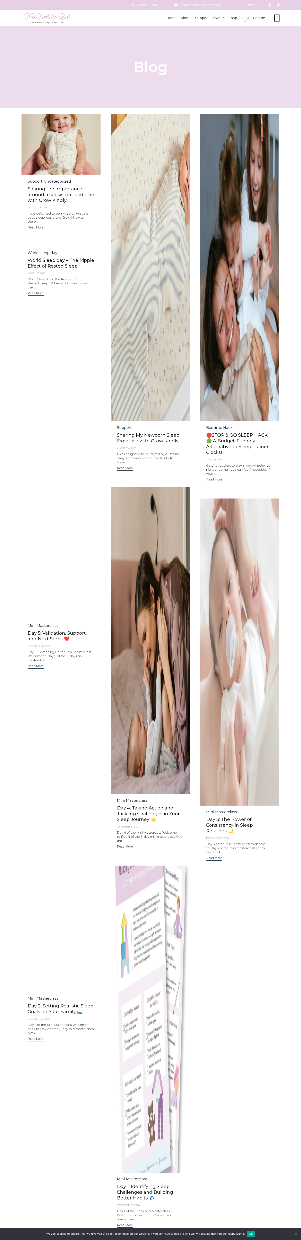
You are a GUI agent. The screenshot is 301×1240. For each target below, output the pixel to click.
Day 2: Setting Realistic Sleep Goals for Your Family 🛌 (60, 1008)
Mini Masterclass (43, 625)
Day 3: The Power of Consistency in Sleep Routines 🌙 (229, 825)
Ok (251, 1233)
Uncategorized (57, 181)
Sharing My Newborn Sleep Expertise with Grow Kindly (148, 438)
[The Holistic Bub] (46, 18)
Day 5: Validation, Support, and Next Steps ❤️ (57, 636)
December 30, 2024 (39, 646)
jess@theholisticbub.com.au (201, 5)
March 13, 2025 (36, 273)
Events (218, 18)
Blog (245, 18)
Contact (259, 18)
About (186, 18)
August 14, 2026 (126, 448)
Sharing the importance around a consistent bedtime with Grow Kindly (61, 194)
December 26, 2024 (128, 1205)
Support (202, 18)
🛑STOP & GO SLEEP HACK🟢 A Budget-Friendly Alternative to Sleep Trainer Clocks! (237, 443)
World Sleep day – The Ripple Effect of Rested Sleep (61, 263)
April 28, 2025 (214, 459)
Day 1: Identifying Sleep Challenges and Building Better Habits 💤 (145, 1192)
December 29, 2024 (128, 826)
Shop (233, 18)
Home (171, 18)
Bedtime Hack (219, 427)
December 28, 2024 (217, 838)
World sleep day (42, 253)
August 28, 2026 (37, 207)
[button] (61, 144)
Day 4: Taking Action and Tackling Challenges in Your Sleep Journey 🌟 (148, 813)
